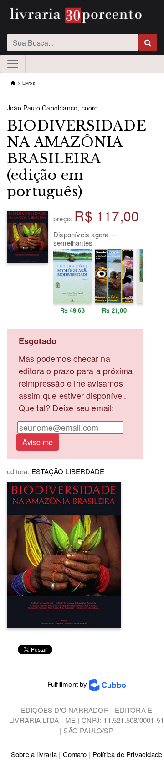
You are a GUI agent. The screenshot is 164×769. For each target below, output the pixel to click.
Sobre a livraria (34, 754)
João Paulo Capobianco (42, 107)
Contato (75, 754)
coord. (91, 107)
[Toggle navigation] (13, 64)
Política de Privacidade (127, 754)
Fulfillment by (68, 684)
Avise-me (37, 442)
